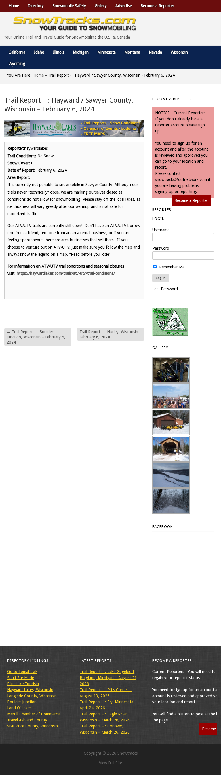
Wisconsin (179, 52)
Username (160, 230)
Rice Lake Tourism (23, 683)
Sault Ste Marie (20, 677)
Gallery (101, 5)
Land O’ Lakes (19, 708)
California (17, 52)
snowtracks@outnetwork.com (181, 179)
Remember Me (171, 267)
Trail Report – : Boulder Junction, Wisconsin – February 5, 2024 (36, 336)
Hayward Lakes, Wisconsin (30, 689)
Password (160, 248)
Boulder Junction (22, 702)
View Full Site (110, 763)
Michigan (81, 52)
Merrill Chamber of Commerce (33, 714)
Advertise (123, 5)
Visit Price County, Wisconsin (32, 726)
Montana (132, 52)
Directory (36, 5)
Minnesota (106, 52)
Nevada (155, 52)
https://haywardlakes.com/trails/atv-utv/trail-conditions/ (66, 273)
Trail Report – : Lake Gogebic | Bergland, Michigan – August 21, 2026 (109, 677)
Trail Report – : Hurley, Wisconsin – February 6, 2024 (110, 334)
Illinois (58, 52)
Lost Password (165, 289)
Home (14, 5)
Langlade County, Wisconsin (32, 695)
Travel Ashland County (27, 720)
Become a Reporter (157, 5)
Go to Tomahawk (22, 671)
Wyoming (17, 63)
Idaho (39, 52)
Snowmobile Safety (69, 5)
